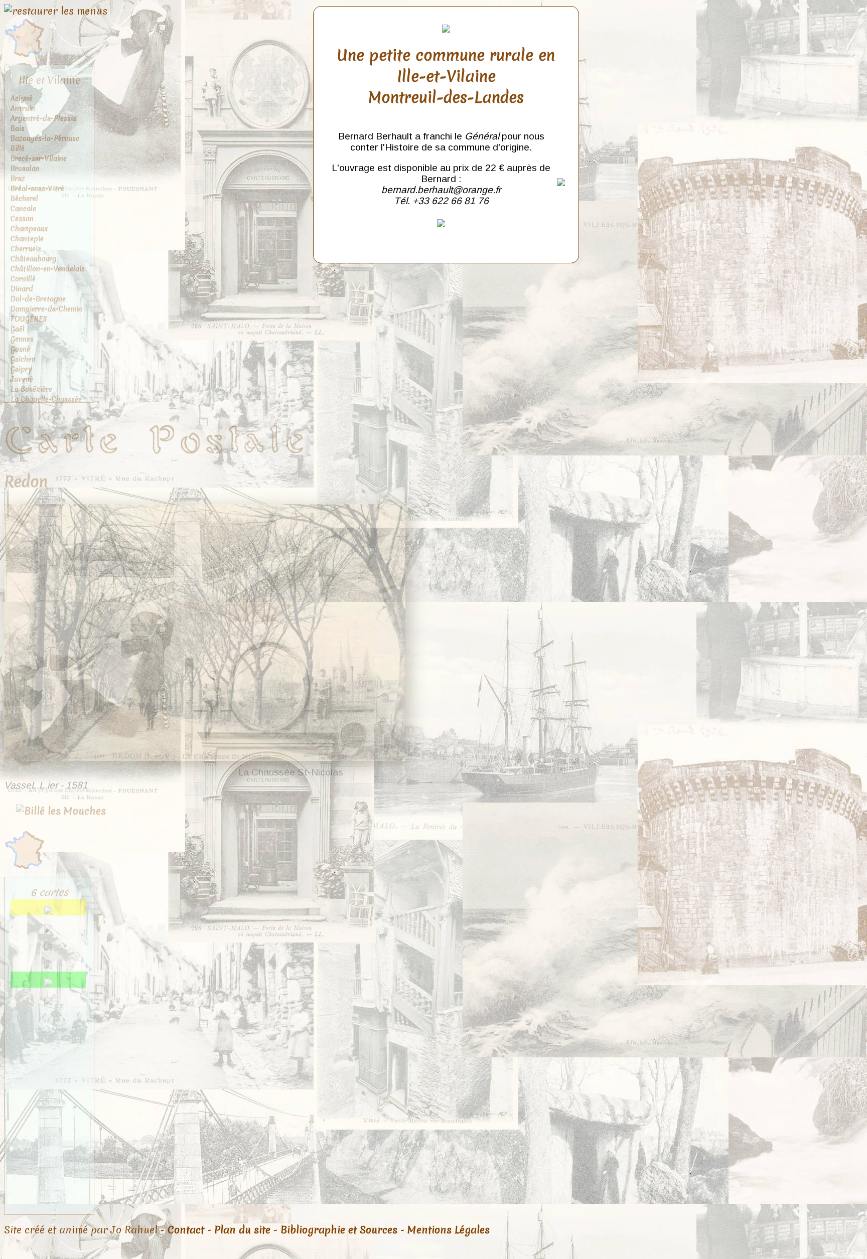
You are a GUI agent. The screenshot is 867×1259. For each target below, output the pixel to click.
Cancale (23, 209)
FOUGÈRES (29, 319)
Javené (22, 379)
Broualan (25, 169)
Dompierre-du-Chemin (46, 309)
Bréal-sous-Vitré (37, 189)
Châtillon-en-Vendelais (48, 269)
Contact (186, 1230)
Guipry (21, 369)
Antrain (23, 108)
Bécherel (24, 199)
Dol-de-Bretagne (38, 299)
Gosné (20, 349)
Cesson (22, 219)
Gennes (22, 339)
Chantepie (27, 239)
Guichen (23, 359)
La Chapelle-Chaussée (46, 399)
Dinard (22, 289)
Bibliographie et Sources (338, 1230)
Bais (18, 128)
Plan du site (242, 1230)
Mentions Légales (448, 1230)
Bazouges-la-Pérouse (45, 138)
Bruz (18, 179)
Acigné (22, 98)
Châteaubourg (34, 259)
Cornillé (23, 279)
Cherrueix (26, 249)
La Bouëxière (31, 389)
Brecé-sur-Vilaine (39, 158)
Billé (18, 148)
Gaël (18, 329)
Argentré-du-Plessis (43, 118)
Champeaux (29, 229)
